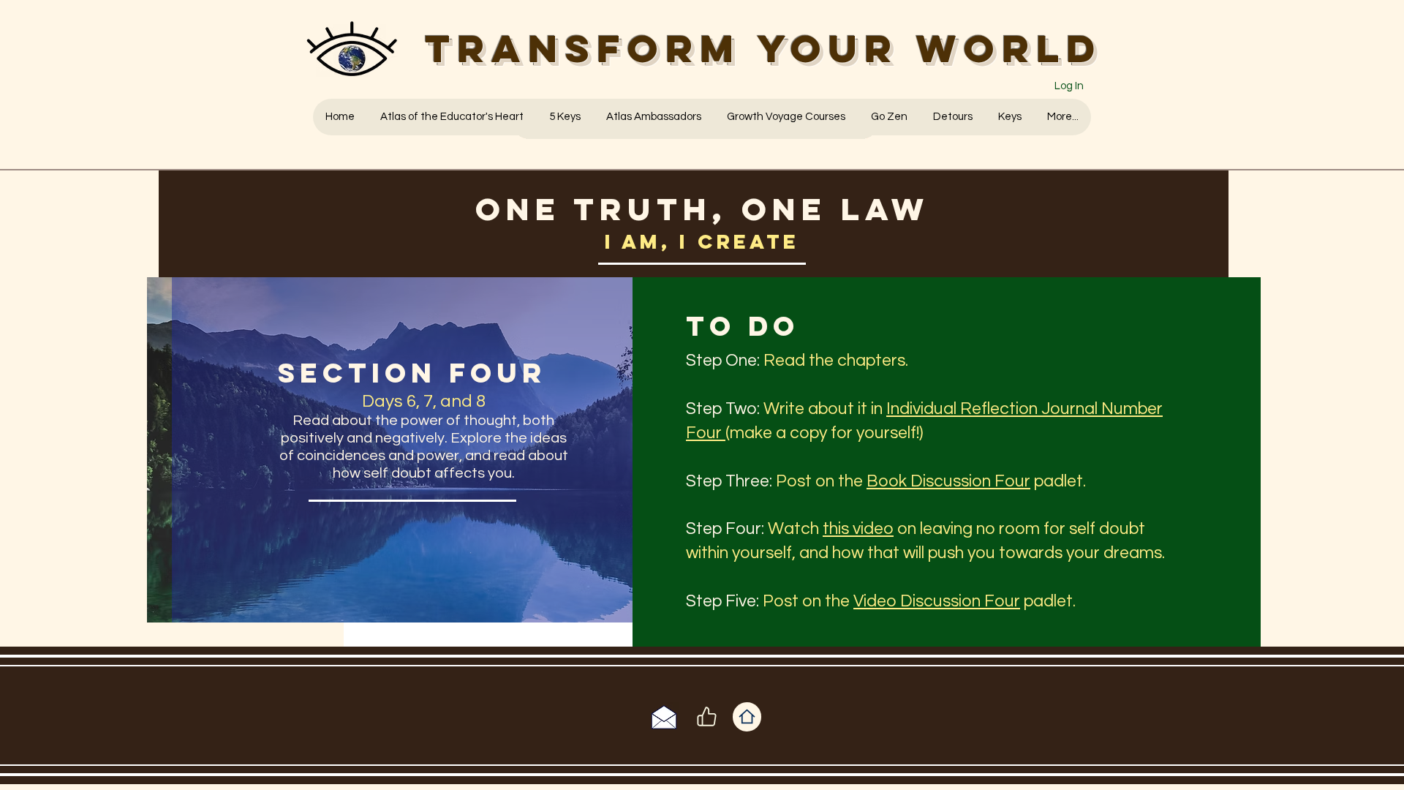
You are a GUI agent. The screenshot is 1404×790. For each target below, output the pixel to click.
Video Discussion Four (936, 601)
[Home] (747, 716)
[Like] (706, 716)
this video (858, 529)
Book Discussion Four (948, 481)
